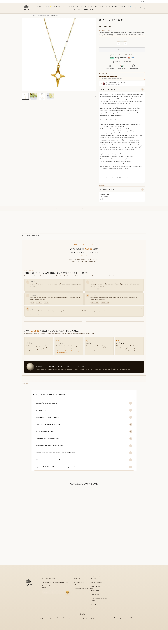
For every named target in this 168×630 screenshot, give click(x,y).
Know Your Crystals (96, 609)
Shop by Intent (101, 6)
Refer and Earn (95, 594)
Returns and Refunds (96, 582)
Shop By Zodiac (83, 6)
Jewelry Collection (63, 6)
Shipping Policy (95, 586)
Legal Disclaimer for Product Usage (99, 599)
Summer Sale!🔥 (44, 6)
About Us (93, 605)
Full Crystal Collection (43, 15)
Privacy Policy (95, 590)
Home (34, 15)
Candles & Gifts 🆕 (122, 6)
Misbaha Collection (84, 10)
